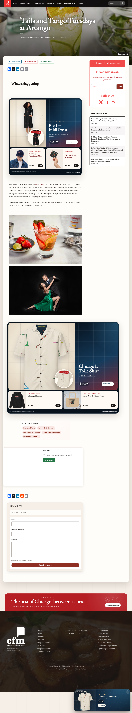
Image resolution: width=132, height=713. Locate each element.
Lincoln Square (47, 61)
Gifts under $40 (43, 651)
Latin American (31, 61)
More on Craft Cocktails (46, 428)
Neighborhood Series (45, 648)
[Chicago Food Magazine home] (7, 3)
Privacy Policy (103, 633)
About (59, 3)
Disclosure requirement (107, 645)
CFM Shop (41, 645)
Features (40, 636)
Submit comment (45, 565)
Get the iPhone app (113, 605)
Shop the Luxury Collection (73, 172)
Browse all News (29, 428)
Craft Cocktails (15, 61)
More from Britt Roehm (31, 436)
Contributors (38, 3)
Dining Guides (25, 3)
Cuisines (40, 639)
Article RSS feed (104, 639)
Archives (50, 3)
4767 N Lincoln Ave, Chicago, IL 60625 (59, 455)
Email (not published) (17, 529)
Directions (49, 460)
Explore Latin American (31, 432)
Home (39, 630)
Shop (81, 3)
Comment (14, 540)
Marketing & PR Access (77, 630)
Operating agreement (106, 648)
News (15, 3)
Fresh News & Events (100, 113)
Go (120, 86)
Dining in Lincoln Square (51, 432)
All (124, 114)
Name (13, 519)
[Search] (122, 3)
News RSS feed (104, 642)
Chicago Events (70, 3)
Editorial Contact (74, 633)
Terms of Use (103, 636)
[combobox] (114, 3)
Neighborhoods (43, 642)
